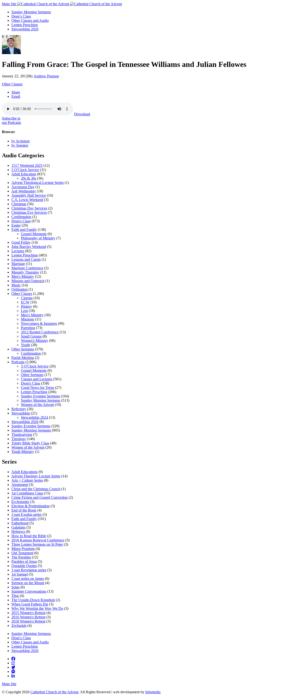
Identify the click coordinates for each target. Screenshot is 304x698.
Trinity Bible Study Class (30, 443)
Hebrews (18, 532)
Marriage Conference (27, 268)
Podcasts (17, 362)
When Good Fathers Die (29, 604)
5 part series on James (27, 579)
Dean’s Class (21, 16)
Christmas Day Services (29, 208)
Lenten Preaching (24, 25)
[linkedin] (13, 676)
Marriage (18, 264)
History (26, 306)
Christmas (18, 204)
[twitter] (13, 667)
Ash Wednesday (23, 191)
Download (82, 114)
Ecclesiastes (20, 502)
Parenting (28, 328)
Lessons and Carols (26, 259)
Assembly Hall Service (28, 195)
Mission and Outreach (27, 281)
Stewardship (20, 413)
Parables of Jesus (24, 561)
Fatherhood (19, 523)
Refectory (18, 409)
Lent (24, 311)
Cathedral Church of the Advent (54, 692)
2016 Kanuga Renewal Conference (37, 540)
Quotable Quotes (24, 566)
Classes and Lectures (36, 379)
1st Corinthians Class (27, 493)
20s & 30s (28, 178)
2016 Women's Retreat (28, 617)
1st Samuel (19, 574)
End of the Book (23, 510)
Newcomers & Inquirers (39, 323)
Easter (16, 225)
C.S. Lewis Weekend (27, 200)
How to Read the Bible (28, 536)
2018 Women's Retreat (28, 621)
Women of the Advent (37, 405)
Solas (15, 587)
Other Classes (12, 84)
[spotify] (13, 671)
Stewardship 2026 (24, 29)
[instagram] (13, 663)
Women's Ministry (34, 341)
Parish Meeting (22, 358)
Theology (18, 439)
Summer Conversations (28, 591)
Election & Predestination (30, 506)
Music (16, 285)
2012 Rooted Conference (40, 332)
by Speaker (19, 145)
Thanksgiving (21, 435)
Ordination (19, 289)
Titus (15, 596)
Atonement (19, 485)
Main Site (9, 4)
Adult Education (23, 174)
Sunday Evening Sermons (40, 396)
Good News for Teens (37, 388)
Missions (27, 319)
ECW (25, 302)
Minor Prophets (23, 549)
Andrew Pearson (46, 76)
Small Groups (31, 336)
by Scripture (20, 141)
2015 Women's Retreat (28, 613)
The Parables (21, 557)
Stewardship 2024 (34, 417)
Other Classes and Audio (30, 21)
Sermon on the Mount (27, 583)
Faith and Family (24, 230)
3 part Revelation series (28, 570)
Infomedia (153, 692)
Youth (25, 345)
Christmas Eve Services (29, 212)
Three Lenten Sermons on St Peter (37, 544)
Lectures (17, 251)
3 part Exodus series (26, 514)
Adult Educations (24, 472)
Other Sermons (22, 349)
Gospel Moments (34, 234)
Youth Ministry (22, 452)
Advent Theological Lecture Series (37, 183)
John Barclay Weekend (28, 247)
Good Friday (21, 242)
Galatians (18, 527)
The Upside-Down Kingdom (33, 600)
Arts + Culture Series (27, 480)
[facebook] (13, 659)
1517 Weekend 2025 (27, 165)
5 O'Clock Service (25, 170)
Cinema (27, 298)
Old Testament (22, 553)
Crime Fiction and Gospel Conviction (39, 497)
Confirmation (21, 217)
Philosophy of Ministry (38, 238)
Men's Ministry (22, 277)
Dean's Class (21, 221)
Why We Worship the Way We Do (37, 608)
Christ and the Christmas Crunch (35, 489)
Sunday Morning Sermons (31, 12)
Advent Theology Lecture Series (35, 476)
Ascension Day (22, 187)
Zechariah (18, 626)
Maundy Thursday (25, 272)
